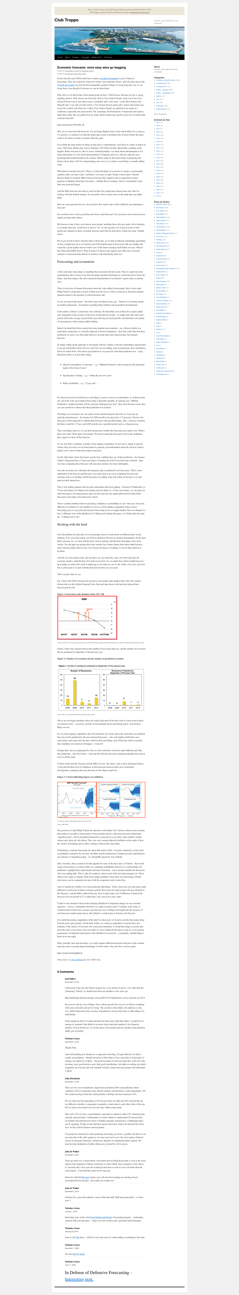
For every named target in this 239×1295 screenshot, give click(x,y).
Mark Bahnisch (161, 217)
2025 (158, 122)
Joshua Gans (160, 368)
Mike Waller (160, 361)
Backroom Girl (161, 307)
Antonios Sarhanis (162, 300)
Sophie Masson (161, 249)
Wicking (159, 239)
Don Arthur (160, 211)
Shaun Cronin (160, 287)
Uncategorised (161, 86)
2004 (158, 189)
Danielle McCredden (163, 313)
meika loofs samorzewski (164, 371)
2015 (158, 154)
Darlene (158, 352)
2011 (158, 167)
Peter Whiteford (161, 297)
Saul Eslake (160, 284)
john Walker (160, 310)
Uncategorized (161, 83)
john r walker (160, 275)
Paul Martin (160, 348)
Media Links (97, 57)
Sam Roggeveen (161, 374)
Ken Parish (160, 207)
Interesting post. (79, 1279)
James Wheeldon (161, 342)
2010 (158, 170)
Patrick (158, 278)
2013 (158, 161)
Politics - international (163, 93)
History (158, 96)
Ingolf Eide (160, 255)
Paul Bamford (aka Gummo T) (166, 268)
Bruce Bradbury (161, 304)
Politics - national (162, 90)
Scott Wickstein (161, 259)
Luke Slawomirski (162, 336)
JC (157, 332)
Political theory (161, 109)
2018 (158, 145)
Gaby (158, 323)
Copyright (85, 57)
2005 (158, 186)
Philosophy (160, 106)
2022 (158, 132)
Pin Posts (108, 57)
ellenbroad (159, 358)
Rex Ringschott (161, 246)
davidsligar (159, 355)
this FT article (79, 1253)
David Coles (160, 364)
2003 (158, 193)
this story (86, 1177)
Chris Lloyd (160, 265)
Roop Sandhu (160, 291)
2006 (158, 183)
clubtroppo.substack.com (139, 12)
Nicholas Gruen (88, 71)
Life (157, 102)
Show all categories (160, 114)
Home (60, 57)
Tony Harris (160, 223)
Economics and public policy (75, 74)
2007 (158, 180)
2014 (158, 157)
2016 (158, 151)
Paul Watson (160, 339)
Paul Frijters (160, 214)
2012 (158, 164)
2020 (158, 138)
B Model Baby (161, 316)
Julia (157, 326)
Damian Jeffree (161, 320)
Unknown (159, 262)
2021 (158, 135)
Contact (75, 57)
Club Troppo (66, 20)
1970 (158, 196)
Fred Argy (159, 236)
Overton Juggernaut (65, 84)
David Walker (160, 230)
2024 (158, 125)
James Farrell (160, 220)
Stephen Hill (160, 271)
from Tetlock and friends (101, 1217)
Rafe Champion (161, 281)
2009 (158, 173)
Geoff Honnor (161, 227)
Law (157, 99)
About (67, 57)
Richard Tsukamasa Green (164, 233)
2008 (158, 177)
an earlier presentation (109, 78)
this (77, 1237)
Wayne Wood (160, 243)
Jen (157, 345)
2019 (158, 141)
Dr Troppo (159, 294)
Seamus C (159, 329)
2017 (158, 148)
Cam (157, 252)
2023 (158, 128)
